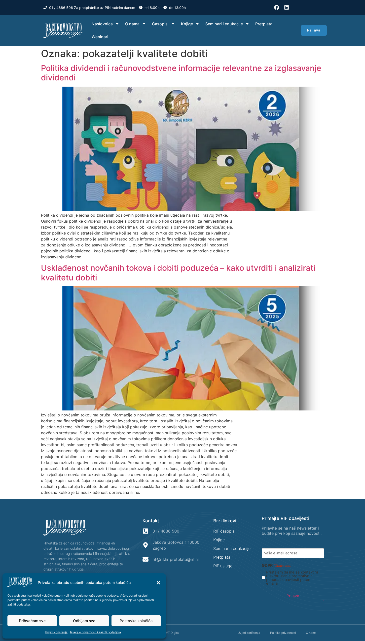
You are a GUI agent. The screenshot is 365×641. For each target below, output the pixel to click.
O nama (132, 23)
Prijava (293, 595)
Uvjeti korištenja (56, 632)
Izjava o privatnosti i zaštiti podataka (95, 632)
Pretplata (263, 23)
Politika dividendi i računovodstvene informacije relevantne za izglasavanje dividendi (181, 72)
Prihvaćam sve (32, 620)
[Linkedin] (287, 7)
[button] (158, 582)
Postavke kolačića (136, 620)
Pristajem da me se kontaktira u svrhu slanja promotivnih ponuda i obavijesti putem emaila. (292, 577)
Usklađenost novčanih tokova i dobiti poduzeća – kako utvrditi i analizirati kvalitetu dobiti (178, 272)
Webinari (100, 36)
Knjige (187, 23)
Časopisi (160, 23)
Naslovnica (102, 23)
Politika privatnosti (283, 633)
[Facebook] (277, 7)
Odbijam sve (84, 620)
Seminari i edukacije (224, 23)
